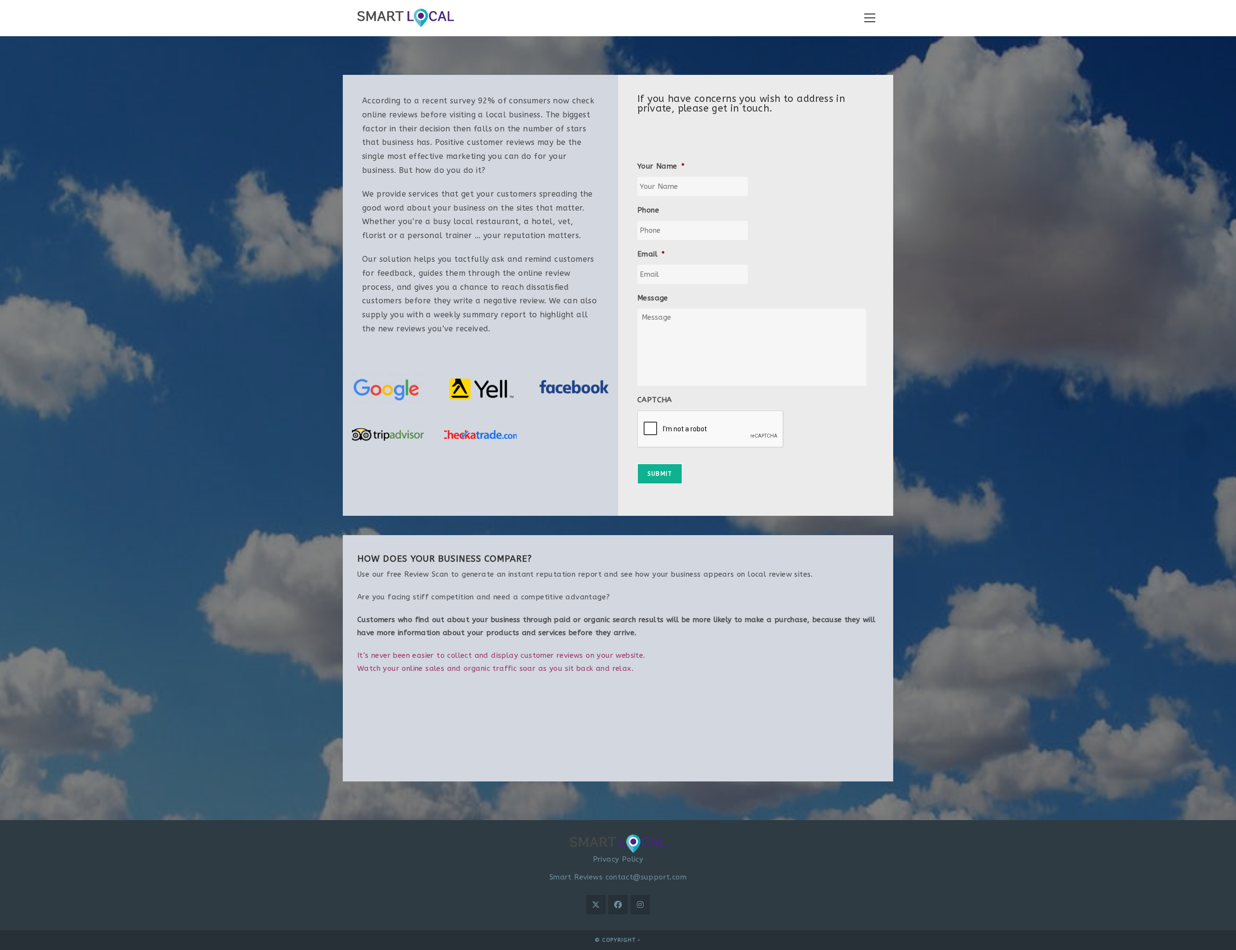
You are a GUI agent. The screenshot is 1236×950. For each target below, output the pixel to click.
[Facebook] (618, 904)
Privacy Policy (618, 859)
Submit (659, 473)
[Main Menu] (869, 18)
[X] (595, 904)
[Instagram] (640, 904)
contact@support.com (646, 877)
